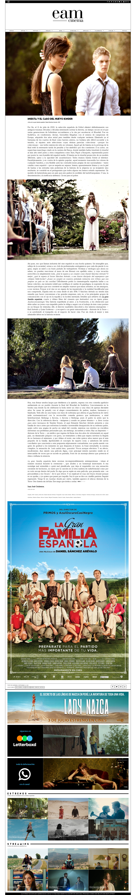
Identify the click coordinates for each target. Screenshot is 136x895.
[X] (116, 686)
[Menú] (8, 1)
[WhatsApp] (124, 686)
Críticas (23, 30)
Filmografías (98, 30)
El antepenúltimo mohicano (34, 6)
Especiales (86, 30)
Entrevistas (73, 30)
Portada (11, 30)
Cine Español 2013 (20, 687)
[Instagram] (120, 686)
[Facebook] (112, 686)
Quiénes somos (42, 893)
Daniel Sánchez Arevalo (37, 687)
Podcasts (48, 30)
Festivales (35, 30)
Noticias (124, 30)
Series (60, 30)
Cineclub (111, 30)
